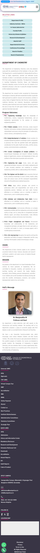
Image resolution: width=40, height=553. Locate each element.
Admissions (4, 435)
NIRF (2, 387)
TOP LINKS (4, 380)
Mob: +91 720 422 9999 (9, 500)
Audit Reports (5, 464)
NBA (2, 394)
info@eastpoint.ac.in (7, 493)
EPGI (2, 373)
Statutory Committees (8, 421)
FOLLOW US (4, 510)
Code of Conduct (6, 467)
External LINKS (5, 368)
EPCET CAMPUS (6, 475)
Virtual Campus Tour (7, 384)
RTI (2, 461)
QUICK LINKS (5, 428)
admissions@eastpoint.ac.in (9, 490)
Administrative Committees (9, 418)
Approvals (4, 376)
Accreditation (5, 390)
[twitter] (5, 514)
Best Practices (5, 411)
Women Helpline (6, 502)
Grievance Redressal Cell (8, 448)
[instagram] (8, 514)
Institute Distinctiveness (8, 414)
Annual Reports (5, 457)
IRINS (2, 397)
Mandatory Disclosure (7, 441)
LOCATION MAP (5, 518)
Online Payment (6, 401)
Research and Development (9, 444)
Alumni (3, 404)
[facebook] (2, 514)
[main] (14, 7)
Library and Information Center (10, 438)
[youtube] (10, 514)
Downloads (4, 451)
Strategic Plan (5, 424)
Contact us (4, 407)
